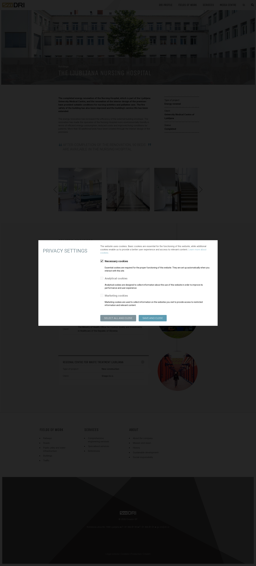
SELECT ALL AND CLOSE (118, 318)
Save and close (153, 318)
